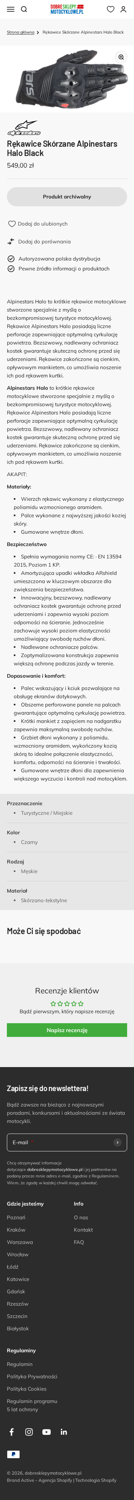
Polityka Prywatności (32, 1376)
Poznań (16, 1217)
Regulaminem (105, 1175)
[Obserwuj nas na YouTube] (46, 1432)
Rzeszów (18, 1304)
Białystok (18, 1328)
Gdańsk (16, 1291)
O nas (81, 1217)
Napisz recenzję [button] (67, 1030)
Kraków (16, 1229)
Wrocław (18, 1254)
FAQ (79, 1242)
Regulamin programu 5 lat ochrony (32, 1405)
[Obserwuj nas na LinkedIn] (64, 1432)
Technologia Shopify (95, 1480)
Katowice (18, 1279)
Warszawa (20, 1242)
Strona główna (20, 32)
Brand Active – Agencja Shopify (39, 1480)
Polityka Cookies (26, 1389)
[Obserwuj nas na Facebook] (11, 1432)
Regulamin (20, 1364)
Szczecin (17, 1316)
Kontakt (83, 1229)
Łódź (13, 1266)
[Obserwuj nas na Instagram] (29, 1432)
